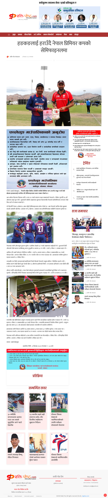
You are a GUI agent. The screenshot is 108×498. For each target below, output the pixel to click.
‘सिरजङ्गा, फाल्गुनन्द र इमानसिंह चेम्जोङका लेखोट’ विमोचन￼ (83, 236)
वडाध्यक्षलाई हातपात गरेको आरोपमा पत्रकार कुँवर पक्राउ (37, 457)
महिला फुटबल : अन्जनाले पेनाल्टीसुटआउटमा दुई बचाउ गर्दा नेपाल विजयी (87, 176)
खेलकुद (76, 34)
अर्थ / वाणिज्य (37, 34)
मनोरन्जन (59, 34)
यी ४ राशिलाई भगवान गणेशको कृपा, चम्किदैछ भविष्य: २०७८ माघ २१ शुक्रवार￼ (92, 250)
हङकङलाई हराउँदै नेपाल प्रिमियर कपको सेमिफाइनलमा (54, 47)
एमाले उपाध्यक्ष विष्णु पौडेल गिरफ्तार (15, 456)
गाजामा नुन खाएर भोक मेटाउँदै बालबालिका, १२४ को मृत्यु (88, 198)
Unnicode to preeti (29, 496)
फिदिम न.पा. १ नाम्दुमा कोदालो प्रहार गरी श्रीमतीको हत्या (87, 191)
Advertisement (18, 496)
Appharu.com (85, 496)
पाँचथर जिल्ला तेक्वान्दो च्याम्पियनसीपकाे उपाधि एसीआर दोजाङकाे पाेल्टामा (57, 420)
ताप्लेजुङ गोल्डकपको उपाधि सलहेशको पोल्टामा (86, 184)
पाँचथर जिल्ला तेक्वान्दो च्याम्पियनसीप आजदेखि (59, 457)
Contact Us (39, 496)
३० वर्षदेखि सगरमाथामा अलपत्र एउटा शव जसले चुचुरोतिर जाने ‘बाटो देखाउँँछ (15, 420)
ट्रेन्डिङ (86, 163)
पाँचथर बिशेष (27, 34)
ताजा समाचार (80, 211)
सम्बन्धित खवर (38, 388)
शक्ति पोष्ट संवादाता (15, 57)
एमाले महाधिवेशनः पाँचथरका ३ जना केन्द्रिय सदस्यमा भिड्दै (87, 169)
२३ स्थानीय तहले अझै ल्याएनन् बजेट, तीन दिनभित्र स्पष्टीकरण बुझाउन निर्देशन (37, 418)
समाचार (20, 34)
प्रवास (70, 34)
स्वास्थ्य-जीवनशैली (48, 34)
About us (10, 496)
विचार (65, 34)
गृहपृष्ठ (13, 34)
